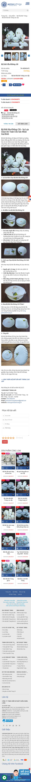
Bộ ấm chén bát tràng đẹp (8, 617)
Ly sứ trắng (5, 632)
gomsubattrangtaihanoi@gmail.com (15, 400)
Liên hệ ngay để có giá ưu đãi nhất (16, 95)
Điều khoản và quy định (9, 600)
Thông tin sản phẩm (8, 124)
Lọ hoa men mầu (6, 683)
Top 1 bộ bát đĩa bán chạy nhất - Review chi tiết (23, 553)
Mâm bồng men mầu (7, 678)
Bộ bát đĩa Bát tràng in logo (23, 647)
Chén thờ (19, 636)
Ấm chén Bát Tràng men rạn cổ (9, 619)
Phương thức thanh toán (22, 602)
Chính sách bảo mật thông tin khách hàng (15, 605)
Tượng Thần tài (21, 666)
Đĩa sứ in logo (5, 689)
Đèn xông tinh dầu (21, 674)
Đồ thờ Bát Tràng (22, 627)
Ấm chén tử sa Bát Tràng (8, 614)
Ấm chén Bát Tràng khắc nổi (9, 621)
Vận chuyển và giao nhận (9, 602)
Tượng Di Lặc (20, 663)
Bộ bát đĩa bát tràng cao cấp (10, 17)
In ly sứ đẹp (5, 630)
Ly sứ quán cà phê (6, 636)
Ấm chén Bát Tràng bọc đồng (9, 612)
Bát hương (19, 630)
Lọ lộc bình (4, 659)
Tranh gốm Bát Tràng (7, 647)
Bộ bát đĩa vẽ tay (21, 649)
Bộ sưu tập (22, 592)
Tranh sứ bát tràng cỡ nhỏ (8, 644)
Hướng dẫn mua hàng (22, 600)
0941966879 (15, 99)
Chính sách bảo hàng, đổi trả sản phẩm (15, 604)
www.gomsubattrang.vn (14, 402)
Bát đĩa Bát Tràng (22, 16)
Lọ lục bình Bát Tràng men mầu (9, 663)
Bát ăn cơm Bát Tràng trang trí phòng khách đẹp (23, 500)
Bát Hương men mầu (7, 674)
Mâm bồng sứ (20, 632)
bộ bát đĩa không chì (13, 113)
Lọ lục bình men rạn (6, 666)
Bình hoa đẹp (20, 610)
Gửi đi (4, 442)
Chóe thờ (19, 634)
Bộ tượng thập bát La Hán (23, 661)
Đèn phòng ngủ (20, 676)
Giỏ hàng (17, 85)
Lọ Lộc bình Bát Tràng (8, 657)
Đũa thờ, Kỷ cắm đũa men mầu (9, 680)
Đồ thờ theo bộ (20, 638)
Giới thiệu (15, 592)
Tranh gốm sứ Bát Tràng (9, 642)
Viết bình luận (22, 124)
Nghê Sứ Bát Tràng (21, 668)
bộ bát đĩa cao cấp (7, 118)
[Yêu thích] (23, 84)
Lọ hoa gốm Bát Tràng (22, 617)
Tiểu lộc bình (5, 668)
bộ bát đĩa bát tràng (8, 114)
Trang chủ (4, 16)
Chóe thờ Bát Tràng (7, 676)
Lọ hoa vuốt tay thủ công (23, 621)
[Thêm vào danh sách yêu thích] (13, 468)
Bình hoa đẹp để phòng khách (24, 623)
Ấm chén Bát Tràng (7, 610)
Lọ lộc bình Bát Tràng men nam (9, 661)
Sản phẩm (12, 16)
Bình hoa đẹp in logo (22, 612)
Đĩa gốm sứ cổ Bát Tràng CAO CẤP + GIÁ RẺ (12, 691)
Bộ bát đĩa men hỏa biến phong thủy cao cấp (23, 526)
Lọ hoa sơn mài (20, 614)
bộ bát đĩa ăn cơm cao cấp (9, 116)
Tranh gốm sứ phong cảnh (8, 651)
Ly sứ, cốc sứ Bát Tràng (9, 627)
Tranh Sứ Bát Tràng (7, 649)
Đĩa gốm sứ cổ (6, 687)
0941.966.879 (11, 398)
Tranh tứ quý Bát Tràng (8, 653)
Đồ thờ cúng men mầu (8, 672)
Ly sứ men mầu (5, 634)
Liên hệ (20, 594)
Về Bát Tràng (12, 594)
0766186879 (15, 102)
